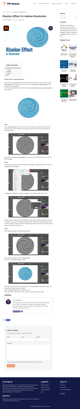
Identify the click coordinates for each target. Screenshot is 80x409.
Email (23, 337)
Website (38, 337)
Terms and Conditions (65, 389)
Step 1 (8, 69)
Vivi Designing (7, 19)
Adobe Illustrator (9, 12)
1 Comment (21, 19)
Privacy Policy (63, 387)
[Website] (22, 311)
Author (7, 75)
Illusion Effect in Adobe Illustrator (13, 67)
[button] (49, 3)
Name (8, 337)
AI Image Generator (45, 389)
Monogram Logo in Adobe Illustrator (64, 85)
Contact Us (74, 3)
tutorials (63, 32)
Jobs (42, 392)
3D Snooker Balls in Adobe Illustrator (72, 85)
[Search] (76, 17)
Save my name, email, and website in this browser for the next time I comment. (25, 362)
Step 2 (8, 71)
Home (34, 3)
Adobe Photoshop (45, 387)
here (61, 36)
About (66, 3)
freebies (63, 34)
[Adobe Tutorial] (10, 3)
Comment (9, 343)
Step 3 (8, 73)
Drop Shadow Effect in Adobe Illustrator (64, 100)
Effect (8, 320)
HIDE (18, 64)
